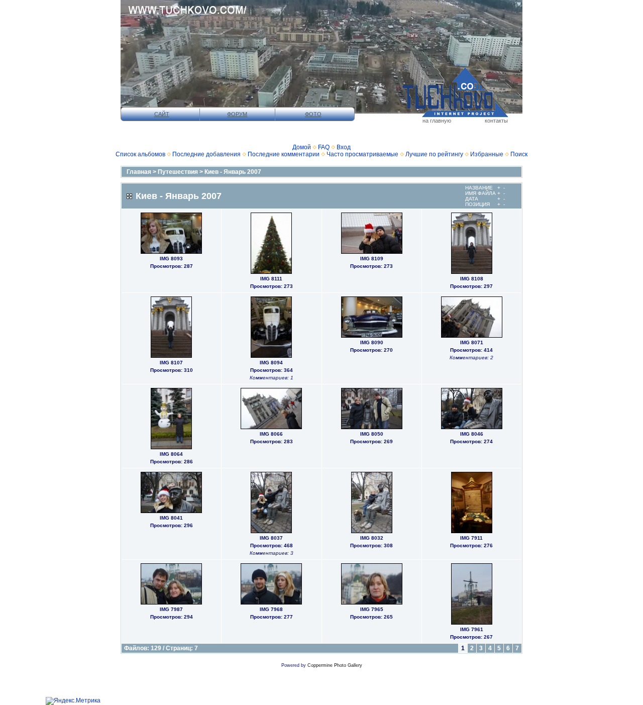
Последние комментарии (283, 154)
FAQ (324, 147)
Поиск (518, 154)
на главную (436, 121)
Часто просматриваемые (362, 154)
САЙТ (161, 114)
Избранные (486, 154)
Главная (139, 171)
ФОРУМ (237, 114)
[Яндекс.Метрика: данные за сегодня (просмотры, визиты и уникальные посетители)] (73, 701)
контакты (496, 121)
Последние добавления (206, 154)
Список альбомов (140, 154)
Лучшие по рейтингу (434, 154)
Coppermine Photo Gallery (334, 665)
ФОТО (313, 114)
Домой (301, 147)
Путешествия (178, 171)
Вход (344, 147)
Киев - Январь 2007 (232, 171)
